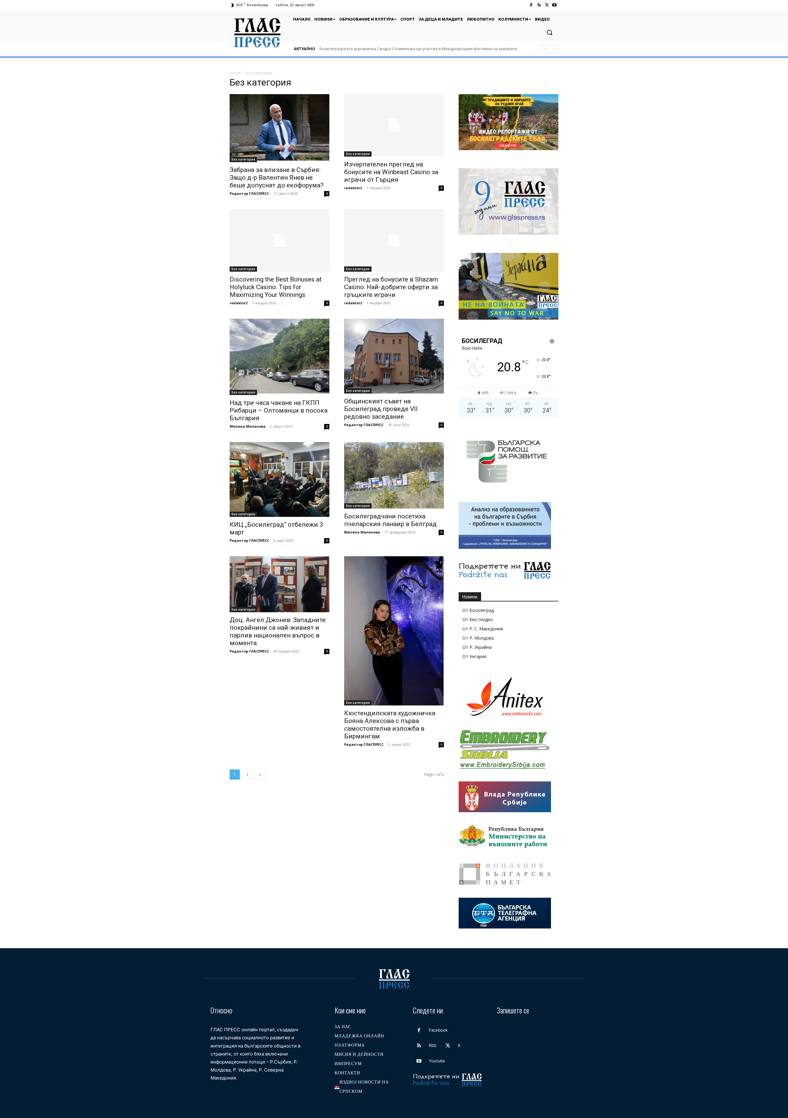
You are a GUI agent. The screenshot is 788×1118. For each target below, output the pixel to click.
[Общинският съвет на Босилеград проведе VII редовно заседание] (394, 356)
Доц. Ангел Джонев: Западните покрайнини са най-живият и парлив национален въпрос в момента (278, 631)
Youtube (437, 1060)
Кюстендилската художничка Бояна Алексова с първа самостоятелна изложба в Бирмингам (389, 724)
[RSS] (539, 5)
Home (235, 73)
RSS (432, 1045)
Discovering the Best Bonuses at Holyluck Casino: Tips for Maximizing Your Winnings (276, 287)
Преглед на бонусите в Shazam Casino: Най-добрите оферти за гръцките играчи (391, 287)
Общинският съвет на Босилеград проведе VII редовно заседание (381, 408)
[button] (549, 32)
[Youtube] (554, 5)
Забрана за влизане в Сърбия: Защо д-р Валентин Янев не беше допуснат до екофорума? (277, 177)
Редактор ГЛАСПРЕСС (249, 193)
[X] (547, 5)
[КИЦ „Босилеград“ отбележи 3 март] (279, 479)
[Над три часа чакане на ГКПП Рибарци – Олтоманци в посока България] (279, 357)
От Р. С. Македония (482, 629)
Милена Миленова (248, 426)
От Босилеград (478, 610)
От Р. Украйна (477, 647)
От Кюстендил (477, 619)
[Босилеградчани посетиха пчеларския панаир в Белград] (394, 475)
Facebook (438, 1030)
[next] (554, 49)
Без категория (243, 159)
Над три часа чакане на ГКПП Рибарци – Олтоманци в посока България (279, 410)
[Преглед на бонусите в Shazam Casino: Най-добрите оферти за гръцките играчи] (394, 240)
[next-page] (260, 774)
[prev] (545, 49)
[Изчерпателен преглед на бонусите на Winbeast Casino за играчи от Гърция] (394, 125)
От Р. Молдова (478, 638)
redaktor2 (353, 188)
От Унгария (474, 656)
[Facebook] (531, 5)
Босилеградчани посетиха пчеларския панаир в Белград (390, 520)
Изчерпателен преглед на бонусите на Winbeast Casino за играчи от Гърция (391, 172)
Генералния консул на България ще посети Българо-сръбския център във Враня (394, 48)
